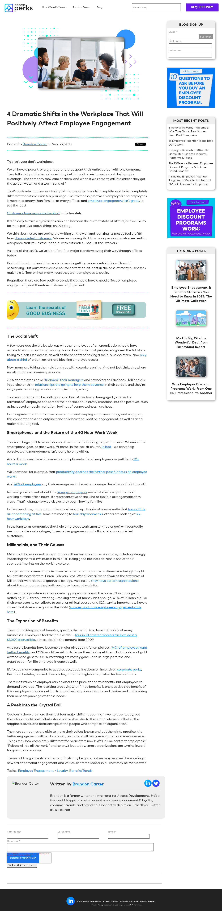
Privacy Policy (97, 905)
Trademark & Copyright (113, 905)
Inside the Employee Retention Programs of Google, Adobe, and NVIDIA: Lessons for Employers (190, 180)
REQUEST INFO (202, 7)
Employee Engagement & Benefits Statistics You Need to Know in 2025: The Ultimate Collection (191, 294)
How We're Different (54, 7)
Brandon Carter (35, 144)
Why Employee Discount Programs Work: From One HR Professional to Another (191, 388)
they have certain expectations (114, 581)
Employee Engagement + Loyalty (43, 771)
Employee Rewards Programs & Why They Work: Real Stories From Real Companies (189, 131)
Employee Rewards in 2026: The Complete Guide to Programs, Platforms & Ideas (189, 153)
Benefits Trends (80, 771)
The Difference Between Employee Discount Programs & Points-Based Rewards (191, 167)
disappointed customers (33, 238)
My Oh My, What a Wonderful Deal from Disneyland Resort (191, 342)
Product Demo (81, 7)
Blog (100, 7)
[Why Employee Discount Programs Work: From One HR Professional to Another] (191, 379)
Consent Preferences (133, 905)
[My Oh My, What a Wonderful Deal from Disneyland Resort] (191, 329)
